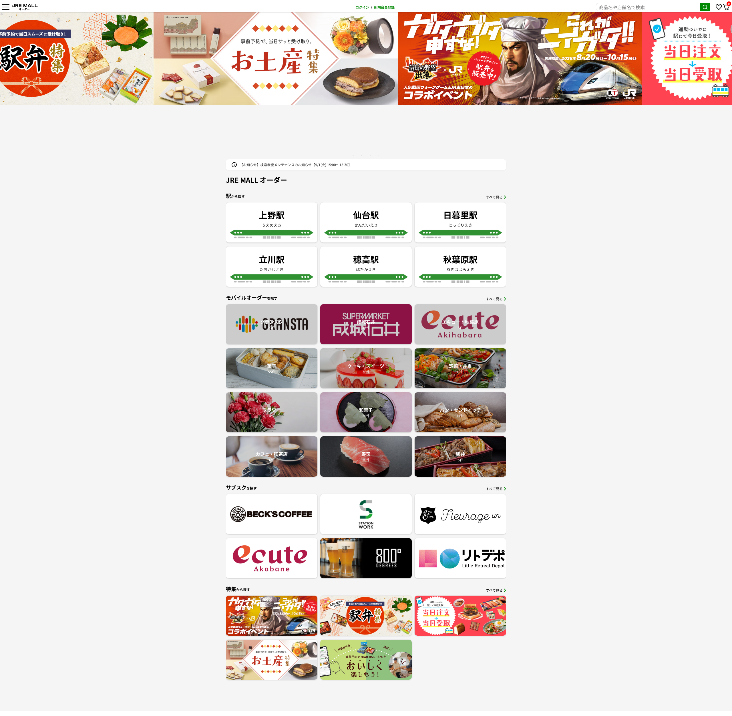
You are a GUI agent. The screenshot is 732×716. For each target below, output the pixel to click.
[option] (366, 58)
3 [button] (370, 155)
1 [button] (353, 155)
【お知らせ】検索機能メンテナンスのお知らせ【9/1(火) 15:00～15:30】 (296, 164)
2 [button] (362, 155)
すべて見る (494, 196)
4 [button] (379, 155)
